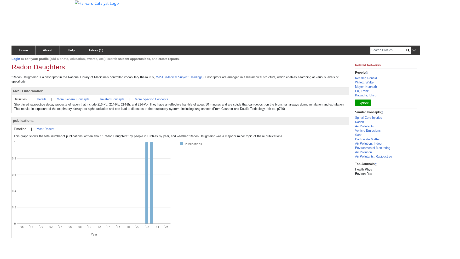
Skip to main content (20, 6)
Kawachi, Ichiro (365, 95)
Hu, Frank (362, 91)
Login (16, 59)
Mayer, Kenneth (366, 86)
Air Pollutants (364, 126)
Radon (359, 122)
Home (23, 50)
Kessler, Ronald (366, 78)
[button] (414, 50)
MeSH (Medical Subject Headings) (179, 77)
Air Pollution (363, 152)
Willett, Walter (364, 82)
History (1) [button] (95, 50)
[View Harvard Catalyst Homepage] (97, 3)
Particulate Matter (367, 139)
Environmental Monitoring (372, 148)
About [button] (47, 50)
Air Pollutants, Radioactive (373, 156)
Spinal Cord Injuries (368, 117)
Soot (358, 135)
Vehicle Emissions (368, 130)
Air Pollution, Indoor (368, 143)
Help (71, 50)
